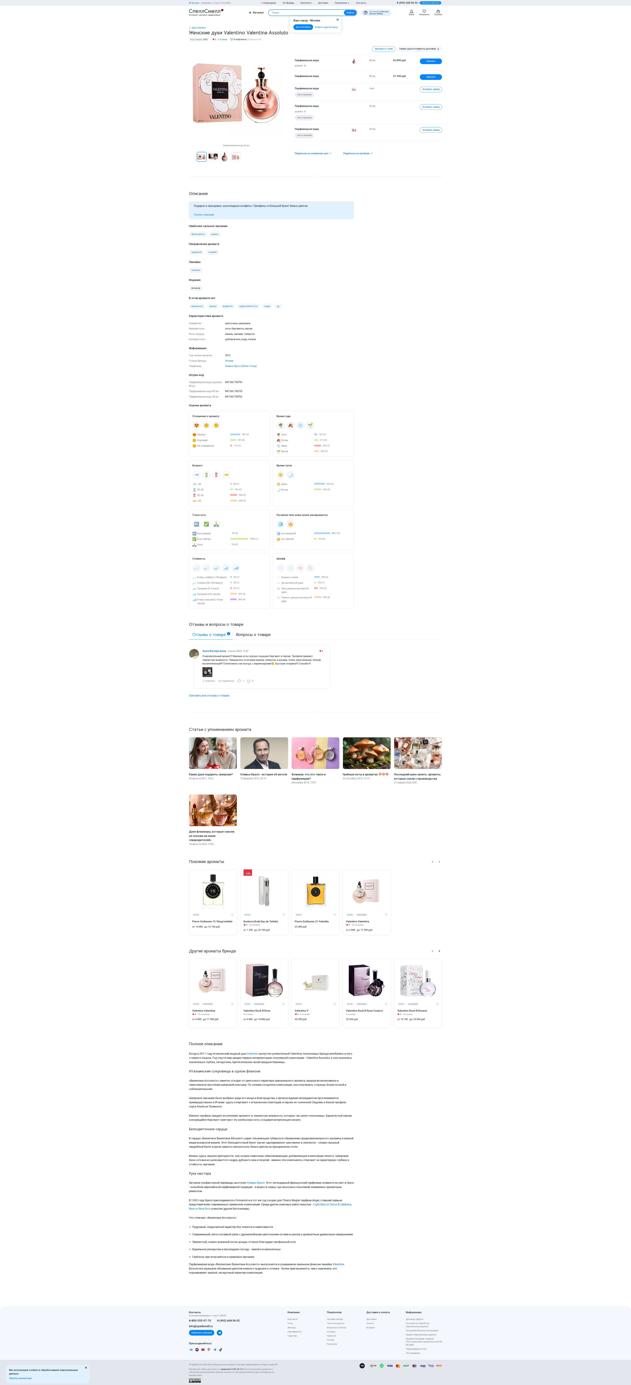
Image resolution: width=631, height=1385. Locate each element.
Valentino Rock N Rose (257, 1010)
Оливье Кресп (256, 1182)
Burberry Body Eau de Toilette (261, 921)
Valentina (338, 1264)
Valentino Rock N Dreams (412, 1010)
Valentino (253, 1053)
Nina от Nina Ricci (200, 1208)
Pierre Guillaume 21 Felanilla (312, 921)
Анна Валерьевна (214, 651)
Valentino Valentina (357, 921)
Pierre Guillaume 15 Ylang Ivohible (212, 921)
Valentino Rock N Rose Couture (364, 1010)
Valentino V (301, 1010)
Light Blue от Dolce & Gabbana (332, 1204)
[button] (192, 156)
